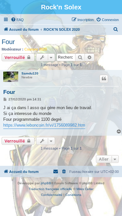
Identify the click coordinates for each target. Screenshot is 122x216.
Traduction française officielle (50, 189)
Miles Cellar (84, 189)
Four (8, 41)
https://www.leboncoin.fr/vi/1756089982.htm (44, 125)
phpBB (46, 183)
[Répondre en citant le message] (104, 79)
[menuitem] (17, 20)
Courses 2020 (35, 49)
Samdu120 (29, 73)
